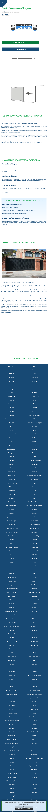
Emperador (11, 785)
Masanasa (34, 464)
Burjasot (11, 377)
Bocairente (34, 517)
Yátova (11, 600)
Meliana (11, 457)
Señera (34, 687)
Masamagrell (11, 434)
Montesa (34, 649)
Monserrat (11, 502)
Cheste (34, 472)
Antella (11, 638)
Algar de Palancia (34, 766)
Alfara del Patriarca (34, 551)
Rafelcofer (34, 641)
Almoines (34, 604)
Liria (34, 404)
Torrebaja (34, 800)
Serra (11, 555)
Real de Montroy (34, 592)
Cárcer (11, 604)
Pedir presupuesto (20, 49)
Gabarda (34, 683)
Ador (34, 660)
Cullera (11, 400)
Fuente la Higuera (11, 592)
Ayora (34, 498)
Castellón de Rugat (12, 588)
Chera (34, 747)
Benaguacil (11, 453)
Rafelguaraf (11, 585)
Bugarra (11, 728)
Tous (11, 687)
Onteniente (34, 377)
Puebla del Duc (11, 577)
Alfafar (34, 411)
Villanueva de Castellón (34, 475)
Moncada (34, 407)
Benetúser (34, 434)
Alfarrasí (34, 671)
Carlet (12, 430)
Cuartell (11, 649)
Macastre (11, 671)
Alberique (35, 453)
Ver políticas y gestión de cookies (24, 806)
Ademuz (11, 645)
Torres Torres (11, 777)
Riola (34, 622)
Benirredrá (11, 634)
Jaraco (34, 494)
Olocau (11, 664)
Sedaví (11, 460)
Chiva (11, 441)
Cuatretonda (11, 581)
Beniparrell (11, 615)
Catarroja (11, 396)
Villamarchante (11, 475)
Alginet (34, 441)
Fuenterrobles (11, 739)
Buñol (34, 457)
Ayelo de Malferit (11, 517)
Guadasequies (11, 796)
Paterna (34, 370)
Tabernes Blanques (34, 460)
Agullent (34, 588)
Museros (11, 509)
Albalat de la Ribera (11, 536)
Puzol (11, 426)
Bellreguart (34, 521)
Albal (34, 430)
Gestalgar (11, 736)
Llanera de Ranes (11, 694)
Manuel (11, 573)
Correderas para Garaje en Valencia (25, 58)
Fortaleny (12, 709)
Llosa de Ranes (34, 528)
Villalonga (11, 524)
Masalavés (34, 626)
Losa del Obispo (12, 773)
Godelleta (34, 547)
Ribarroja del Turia (34, 415)
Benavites (11, 754)
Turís (34, 490)
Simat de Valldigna (34, 536)
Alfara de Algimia (11, 781)
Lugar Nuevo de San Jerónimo (34, 758)
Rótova (34, 664)
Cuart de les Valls (34, 690)
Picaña (34, 449)
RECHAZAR (19, 808)
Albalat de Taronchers (34, 694)
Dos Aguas (11, 792)
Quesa (34, 736)
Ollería (34, 468)
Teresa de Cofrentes (11, 743)
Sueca (34, 389)
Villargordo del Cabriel (11, 751)
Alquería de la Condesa (11, 641)
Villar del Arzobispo (12, 528)
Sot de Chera (34, 796)
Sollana (11, 513)
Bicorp (12, 758)
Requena (11, 411)
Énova (34, 705)
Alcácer (11, 464)
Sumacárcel (11, 675)
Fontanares (11, 705)
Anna (11, 562)
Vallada (11, 539)
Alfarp (12, 653)
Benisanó (11, 607)
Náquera (34, 509)
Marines (34, 634)
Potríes (11, 717)
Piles (34, 562)
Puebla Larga (11, 521)
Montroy (34, 581)
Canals (11, 438)
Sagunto (11, 370)
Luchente (34, 570)
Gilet (34, 573)
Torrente (34, 366)
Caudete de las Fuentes (34, 732)
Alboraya (11, 407)
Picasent (11, 423)
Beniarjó (34, 630)
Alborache (11, 702)
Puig (11, 468)
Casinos (34, 577)
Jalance (11, 698)
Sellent (11, 788)
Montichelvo (34, 751)
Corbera (34, 539)
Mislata (11, 374)
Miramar (34, 611)
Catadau (34, 566)
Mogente (34, 513)
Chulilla (34, 728)
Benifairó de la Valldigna (11, 626)
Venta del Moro (34, 645)
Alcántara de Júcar (34, 656)
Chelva (34, 619)
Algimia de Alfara (34, 698)
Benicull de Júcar (34, 717)
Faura (11, 543)
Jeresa (34, 596)
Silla (34, 419)
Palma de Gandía (11, 619)
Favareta (34, 607)
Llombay (11, 570)
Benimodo (11, 596)
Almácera (34, 479)
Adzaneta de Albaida (34, 675)
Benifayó (11, 445)
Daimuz (11, 551)
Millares (34, 777)
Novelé (11, 732)
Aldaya (11, 389)
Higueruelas (34, 769)
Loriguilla (11, 679)
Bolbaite (34, 638)
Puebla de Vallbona (11, 419)
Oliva (11, 392)
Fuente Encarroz (34, 524)
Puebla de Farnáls (11, 483)
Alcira (34, 374)
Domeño (34, 743)
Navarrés (34, 543)
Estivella (34, 679)
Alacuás (34, 381)
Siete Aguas (11, 660)
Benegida (11, 747)
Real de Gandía (34, 600)
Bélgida (34, 739)
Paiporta (34, 400)
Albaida (11, 487)
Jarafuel (34, 720)
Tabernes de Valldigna (34, 423)
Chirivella (11, 381)
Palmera (34, 702)
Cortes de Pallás (11, 713)
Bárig (34, 653)
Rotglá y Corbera (11, 690)
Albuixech (35, 532)
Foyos (34, 483)
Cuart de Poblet (35, 396)
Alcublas (11, 724)
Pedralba (11, 566)
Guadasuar (11, 494)
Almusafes (11, 472)
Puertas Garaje (14, 58)
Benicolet (11, 762)
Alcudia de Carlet (11, 449)
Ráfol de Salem (11, 800)
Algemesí (35, 392)
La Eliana (34, 426)
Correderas (11, 366)
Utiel (34, 445)
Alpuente (34, 724)
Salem (34, 781)
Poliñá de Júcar (34, 585)
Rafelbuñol (11, 479)
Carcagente (12, 404)
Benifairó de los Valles (11, 611)
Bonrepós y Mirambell (11, 547)
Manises (11, 385)
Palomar (34, 762)
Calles (34, 788)
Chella (12, 558)
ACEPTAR (28, 808)
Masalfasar (34, 615)
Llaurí (11, 668)
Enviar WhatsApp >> (19, 42)
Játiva (34, 385)
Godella (34, 438)
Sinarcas (11, 683)
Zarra (11, 766)
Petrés (34, 713)
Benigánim (11, 490)
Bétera (11, 415)
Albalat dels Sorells (12, 532)
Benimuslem (34, 754)
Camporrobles (11, 656)
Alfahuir (34, 792)
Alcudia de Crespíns (34, 502)
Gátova (34, 785)
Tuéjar (34, 668)
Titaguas (11, 769)
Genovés (34, 558)
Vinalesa (34, 555)
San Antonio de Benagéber (34, 506)
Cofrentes (34, 709)
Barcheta (12, 630)
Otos (34, 773)
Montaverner (11, 622)
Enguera (11, 498)
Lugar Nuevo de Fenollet (11, 720)
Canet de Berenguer (11, 506)
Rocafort (34, 487)
